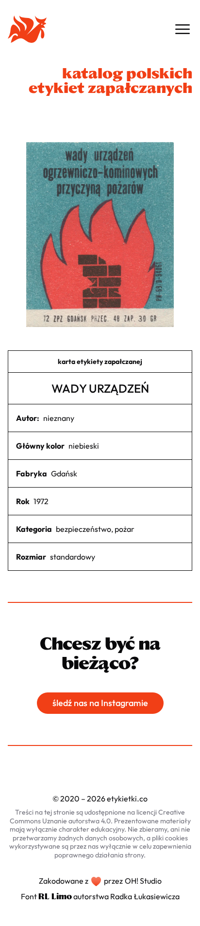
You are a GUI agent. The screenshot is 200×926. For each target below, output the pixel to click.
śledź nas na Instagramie (100, 702)
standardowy (72, 557)
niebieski (83, 446)
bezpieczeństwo (83, 529)
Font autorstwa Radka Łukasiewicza (100, 896)
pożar (124, 529)
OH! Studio (143, 881)
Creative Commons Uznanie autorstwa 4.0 (97, 816)
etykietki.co (127, 798)
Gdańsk (64, 473)
